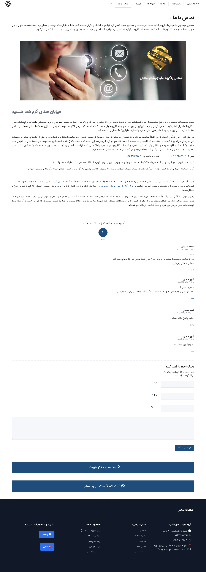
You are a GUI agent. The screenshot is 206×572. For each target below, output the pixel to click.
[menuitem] (193, 4)
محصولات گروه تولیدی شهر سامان (63, 182)
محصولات (142, 530)
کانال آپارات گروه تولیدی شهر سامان (115, 186)
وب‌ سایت (154, 407)
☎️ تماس (47, 547)
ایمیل (154, 394)
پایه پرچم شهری (93, 541)
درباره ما (135, 182)
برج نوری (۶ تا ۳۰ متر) (90, 530)
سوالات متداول (140, 552)
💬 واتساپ (46, 534)
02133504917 (178, 156)
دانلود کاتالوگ (140, 536)
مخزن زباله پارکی (93, 552)
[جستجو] (111, 4)
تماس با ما (141, 546)
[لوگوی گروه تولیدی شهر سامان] (8, 4)
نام (155, 382)
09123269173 (134, 156)
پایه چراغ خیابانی (93, 536)
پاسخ (192, 270)
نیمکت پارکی (94, 546)
